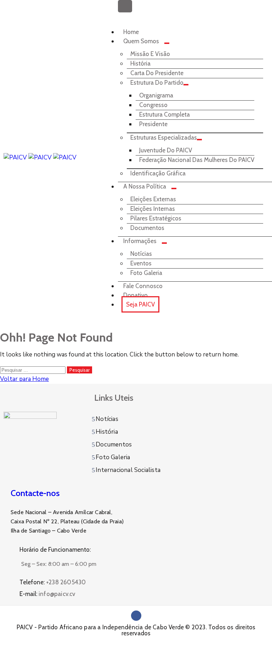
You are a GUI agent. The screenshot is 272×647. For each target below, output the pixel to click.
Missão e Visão (150, 53)
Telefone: (52, 582)
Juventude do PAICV (165, 150)
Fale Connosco (143, 285)
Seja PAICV (140, 304)
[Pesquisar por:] (33, 370)
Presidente (153, 124)
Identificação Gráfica (158, 173)
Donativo (135, 295)
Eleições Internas (152, 208)
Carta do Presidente (156, 73)
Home (131, 31)
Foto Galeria (146, 272)
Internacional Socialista (128, 470)
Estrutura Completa (164, 114)
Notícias (141, 253)
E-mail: (47, 593)
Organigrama (156, 95)
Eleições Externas (153, 199)
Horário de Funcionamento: (55, 549)
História (140, 63)
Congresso (153, 104)
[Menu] (166, 43)
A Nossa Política (144, 186)
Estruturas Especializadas (163, 137)
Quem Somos (141, 41)
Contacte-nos (35, 493)
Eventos (141, 263)
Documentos (147, 227)
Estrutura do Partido (156, 82)
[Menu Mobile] (125, 6)
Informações (140, 240)
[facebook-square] (136, 616)
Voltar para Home (24, 379)
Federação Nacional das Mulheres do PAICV (196, 159)
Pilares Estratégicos (155, 218)
